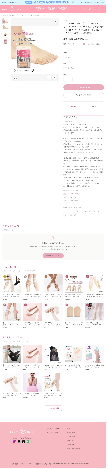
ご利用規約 (15, 464)
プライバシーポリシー (27, 464)
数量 (64, 74)
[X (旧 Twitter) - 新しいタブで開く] (19, 441)
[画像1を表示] (5, 21)
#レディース (78, 211)
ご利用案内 (70, 445)
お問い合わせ (71, 441)
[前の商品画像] (49, 77)
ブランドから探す (52, 433)
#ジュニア (88, 211)
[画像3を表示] (5, 35)
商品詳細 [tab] (73, 106)
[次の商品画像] (54, 77)
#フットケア (68, 211)
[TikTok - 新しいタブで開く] (23, 441)
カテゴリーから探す (53, 429)
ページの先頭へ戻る (53, 408)
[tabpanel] (83, 151)
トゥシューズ (13, 15)
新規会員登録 (71, 433)
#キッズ (96, 211)
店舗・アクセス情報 (73, 449)
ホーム (4, 15)
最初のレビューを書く (53, 256)
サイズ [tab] (93, 106)
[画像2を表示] (5, 28)
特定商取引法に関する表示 (43, 464)
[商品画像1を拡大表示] (35, 49)
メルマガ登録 (71, 437)
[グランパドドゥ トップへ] (22, 431)
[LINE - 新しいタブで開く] (27, 441)
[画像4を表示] (5, 41)
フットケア (22, 15)
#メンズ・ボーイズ (70, 215)
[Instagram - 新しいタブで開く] (14, 441)
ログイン (70, 429)
